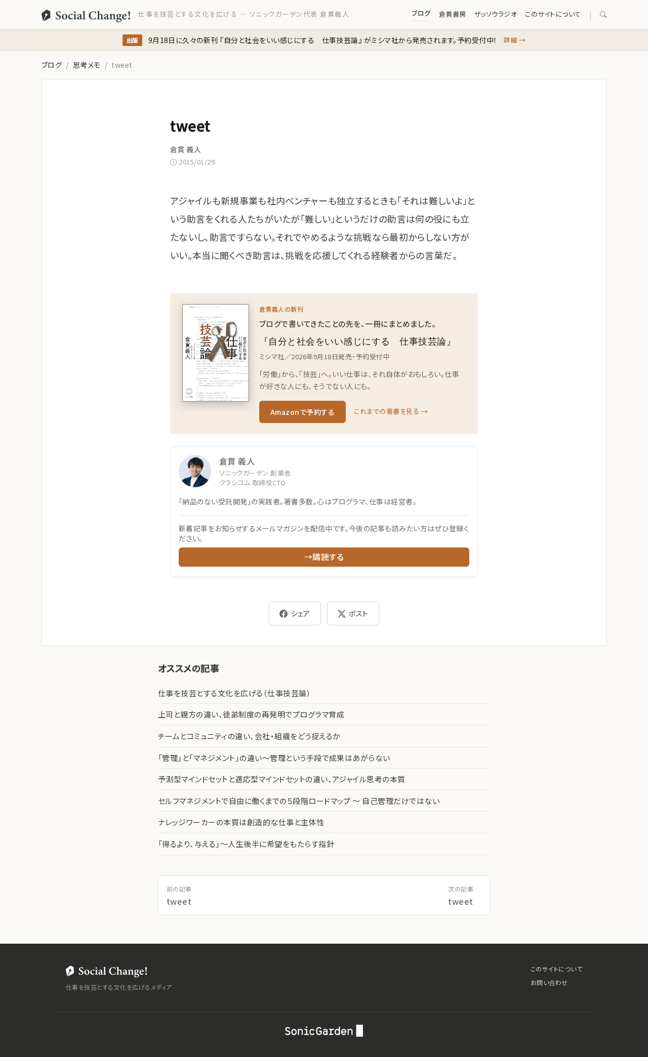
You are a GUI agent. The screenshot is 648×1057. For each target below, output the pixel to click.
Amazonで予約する (302, 412)
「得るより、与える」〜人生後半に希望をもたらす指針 (246, 843)
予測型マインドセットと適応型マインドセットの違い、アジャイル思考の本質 (282, 779)
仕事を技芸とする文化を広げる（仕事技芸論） (234, 693)
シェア (300, 613)
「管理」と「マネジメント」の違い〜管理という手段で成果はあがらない (274, 757)
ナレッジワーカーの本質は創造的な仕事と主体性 (241, 822)
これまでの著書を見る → (391, 411)
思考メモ (87, 65)
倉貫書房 (452, 14)
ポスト (358, 613)
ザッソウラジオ (495, 14)
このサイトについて (553, 14)
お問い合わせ (549, 982)
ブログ (421, 13)
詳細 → (515, 40)
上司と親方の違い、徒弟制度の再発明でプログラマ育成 (251, 714)
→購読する (324, 557)
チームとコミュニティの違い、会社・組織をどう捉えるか (249, 736)
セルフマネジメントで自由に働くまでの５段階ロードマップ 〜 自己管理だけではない (298, 800)
